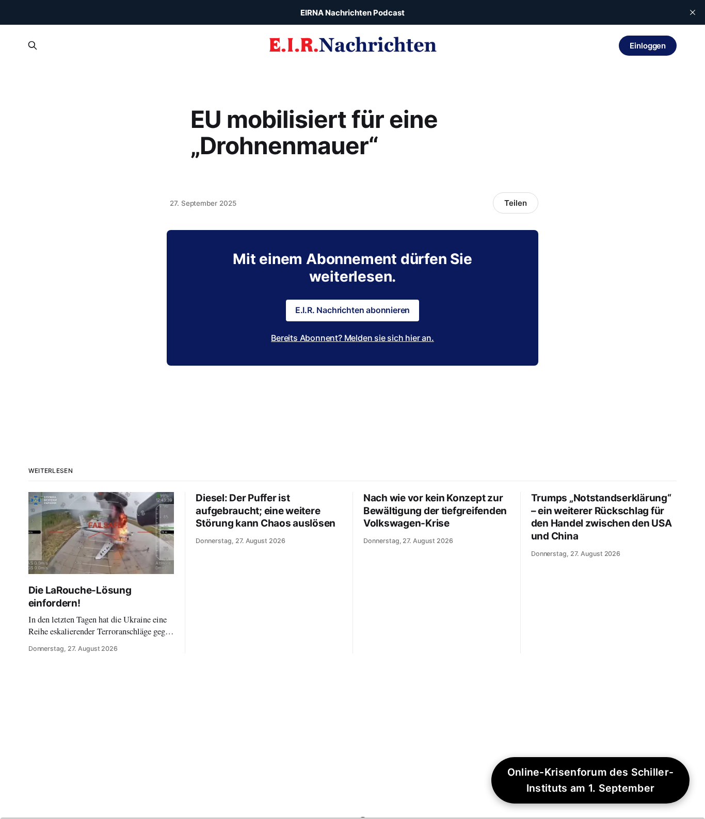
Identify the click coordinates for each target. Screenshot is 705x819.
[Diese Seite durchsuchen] (32, 45)
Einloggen (648, 46)
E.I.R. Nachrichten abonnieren (352, 310)
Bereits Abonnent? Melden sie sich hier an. (352, 338)
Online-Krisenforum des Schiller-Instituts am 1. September (590, 780)
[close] (692, 12)
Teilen (515, 203)
